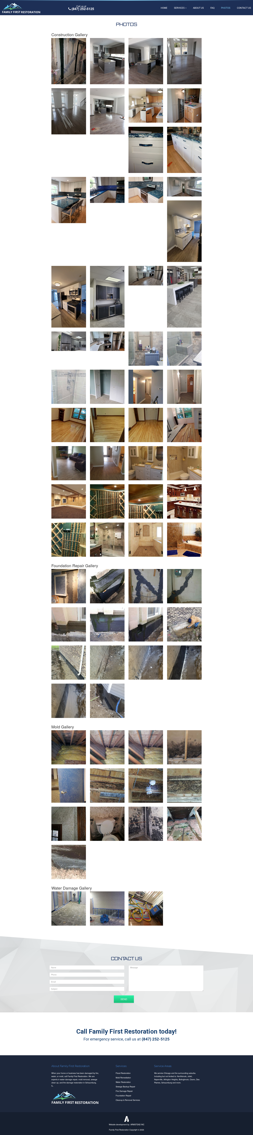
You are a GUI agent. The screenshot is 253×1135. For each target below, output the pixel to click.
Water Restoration (123, 1082)
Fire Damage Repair (124, 1091)
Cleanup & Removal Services (128, 1100)
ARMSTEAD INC (137, 1124)
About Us (198, 7)
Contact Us (244, 7)
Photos (225, 7)
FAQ (212, 7)
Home (164, 7)
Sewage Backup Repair (125, 1086)
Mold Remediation (123, 1077)
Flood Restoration (123, 1073)
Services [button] (179, 7)
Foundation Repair (123, 1095)
